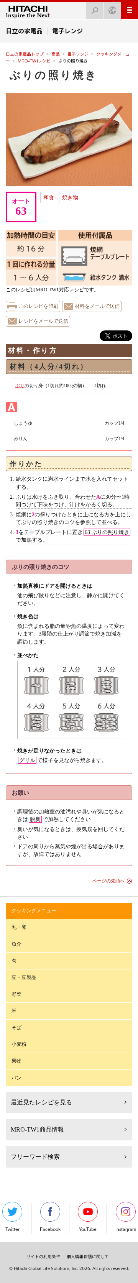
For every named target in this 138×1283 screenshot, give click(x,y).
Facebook (50, 1229)
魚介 (16, 944)
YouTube (88, 1229)
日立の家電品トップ (25, 54)
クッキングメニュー (34, 910)
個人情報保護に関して (88, 1256)
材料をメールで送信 (97, 306)
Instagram (125, 1229)
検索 (95, 10)
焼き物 (70, 197)
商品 (55, 54)
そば (16, 1027)
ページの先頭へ (108, 881)
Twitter (12, 1229)
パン (16, 1078)
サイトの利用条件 (43, 1256)
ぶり (20, 385)
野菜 (16, 994)
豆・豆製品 (24, 977)
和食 (48, 197)
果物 (16, 1061)
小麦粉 (19, 1044)
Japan (112, 10)
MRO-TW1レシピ (34, 61)
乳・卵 (19, 927)
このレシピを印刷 (38, 306)
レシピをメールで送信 (43, 321)
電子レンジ (78, 54)
